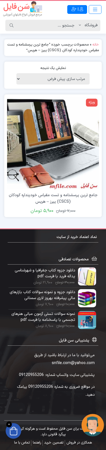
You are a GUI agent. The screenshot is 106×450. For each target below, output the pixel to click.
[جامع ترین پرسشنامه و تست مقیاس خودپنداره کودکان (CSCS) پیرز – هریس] (53, 143)
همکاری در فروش (79, 442)
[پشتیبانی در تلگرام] (92, 425)
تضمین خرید (53, 442)
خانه (95, 44)
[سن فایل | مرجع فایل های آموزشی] (22, 9)
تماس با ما (22, 442)
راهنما (37, 442)
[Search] (11, 25)
